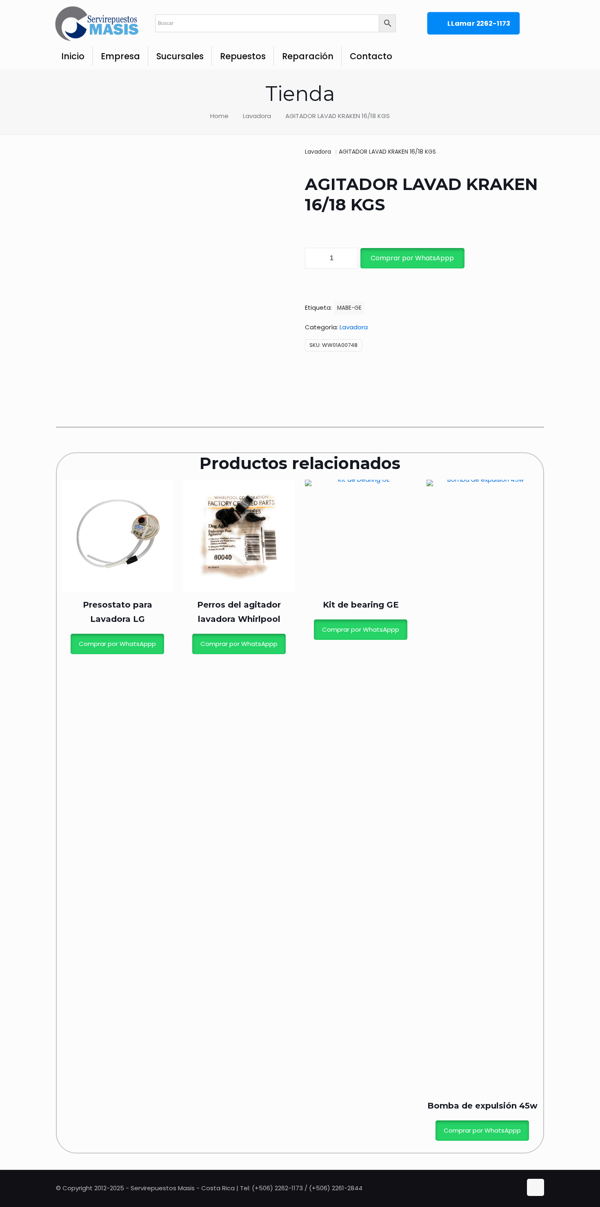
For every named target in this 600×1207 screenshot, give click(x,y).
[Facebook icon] (508, 1188)
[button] (412, 258)
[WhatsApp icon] (500, 1188)
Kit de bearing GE (361, 605)
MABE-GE (349, 308)
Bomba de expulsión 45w (482, 1106)
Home (219, 116)
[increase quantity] (349, 258)
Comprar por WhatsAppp (412, 258)
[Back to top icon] (535, 1187)
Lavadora (257, 116)
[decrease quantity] (314, 258)
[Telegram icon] (516, 1188)
